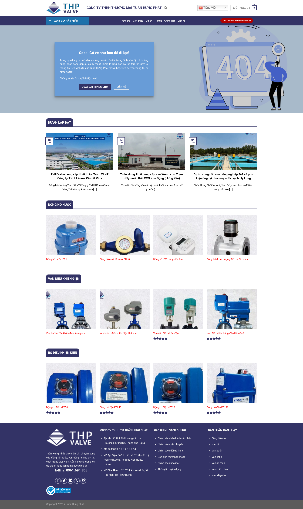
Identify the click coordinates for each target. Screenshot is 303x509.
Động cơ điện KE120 (217, 407)
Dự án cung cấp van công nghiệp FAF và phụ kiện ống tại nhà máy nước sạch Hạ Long (223, 176)
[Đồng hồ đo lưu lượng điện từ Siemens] (232, 245)
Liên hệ (181, 20)
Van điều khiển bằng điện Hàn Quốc (226, 333)
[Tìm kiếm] (165, 7)
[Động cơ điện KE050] (71, 393)
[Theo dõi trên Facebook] (58, 481)
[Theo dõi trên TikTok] (64, 481)
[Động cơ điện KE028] (178, 393)
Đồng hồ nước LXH (56, 259)
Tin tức (158, 20)
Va (215, 444)
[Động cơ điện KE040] (125, 393)
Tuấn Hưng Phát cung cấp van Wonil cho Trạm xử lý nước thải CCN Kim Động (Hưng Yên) (151, 176)
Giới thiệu (138, 20)
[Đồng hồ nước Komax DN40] (125, 245)
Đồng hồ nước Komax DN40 (115, 259)
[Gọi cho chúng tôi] (77, 481)
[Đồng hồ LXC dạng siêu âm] (178, 245)
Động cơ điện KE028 (164, 407)
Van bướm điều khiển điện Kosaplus (65, 333)
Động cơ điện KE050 (57, 407)
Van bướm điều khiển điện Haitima (118, 333)
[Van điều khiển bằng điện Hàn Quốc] (232, 319)
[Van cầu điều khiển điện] (178, 319)
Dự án (149, 20)
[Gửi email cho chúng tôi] (70, 481)
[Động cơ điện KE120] (232, 393)
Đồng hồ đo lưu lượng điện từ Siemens (227, 259)
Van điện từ (219, 475)
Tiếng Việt (209, 7)
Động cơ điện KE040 (110, 407)
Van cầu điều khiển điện (166, 333)
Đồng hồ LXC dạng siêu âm (168, 259)
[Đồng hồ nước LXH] (71, 245)
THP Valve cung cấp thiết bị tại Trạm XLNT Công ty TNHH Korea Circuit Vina (80, 176)
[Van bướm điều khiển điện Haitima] (125, 319)
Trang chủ (125, 20)
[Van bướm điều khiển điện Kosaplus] (71, 319)
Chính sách (169, 20)
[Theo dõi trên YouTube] (83, 481)
